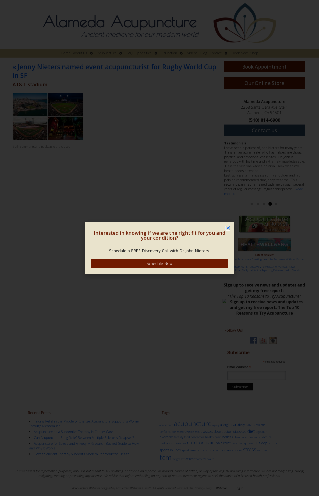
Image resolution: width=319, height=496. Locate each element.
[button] (228, 228)
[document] (159, 248)
